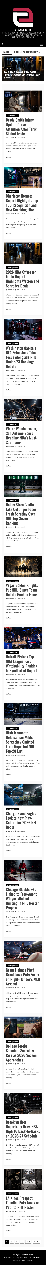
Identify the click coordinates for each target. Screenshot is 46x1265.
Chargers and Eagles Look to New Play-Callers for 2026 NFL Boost (21, 820)
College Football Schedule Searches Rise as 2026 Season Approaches (21, 1052)
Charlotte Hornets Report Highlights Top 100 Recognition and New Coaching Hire (22, 202)
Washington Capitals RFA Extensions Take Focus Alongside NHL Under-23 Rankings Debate (21, 72)
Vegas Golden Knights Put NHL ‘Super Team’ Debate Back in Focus (22, 589)
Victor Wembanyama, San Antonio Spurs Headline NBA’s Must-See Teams (22, 435)
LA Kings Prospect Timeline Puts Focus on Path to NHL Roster (23, 1202)
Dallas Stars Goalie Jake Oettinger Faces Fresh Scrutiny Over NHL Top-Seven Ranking (21, 514)
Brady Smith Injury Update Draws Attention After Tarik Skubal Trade (21, 126)
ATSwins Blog (23, 30)
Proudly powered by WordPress (16, 1257)
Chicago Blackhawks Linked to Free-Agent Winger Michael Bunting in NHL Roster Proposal (22, 898)
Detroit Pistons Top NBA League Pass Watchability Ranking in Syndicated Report (21, 663)
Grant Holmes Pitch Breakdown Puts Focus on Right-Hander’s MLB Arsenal (23, 976)
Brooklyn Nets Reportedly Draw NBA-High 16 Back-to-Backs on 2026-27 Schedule (23, 1129)
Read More (8, 157)
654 (28, 1242)
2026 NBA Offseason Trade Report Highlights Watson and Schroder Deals (22, 278)
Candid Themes (27, 1260)
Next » (36, 1242)
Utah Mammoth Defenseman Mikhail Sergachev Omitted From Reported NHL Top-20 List (21, 742)
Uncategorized (9, 65)
